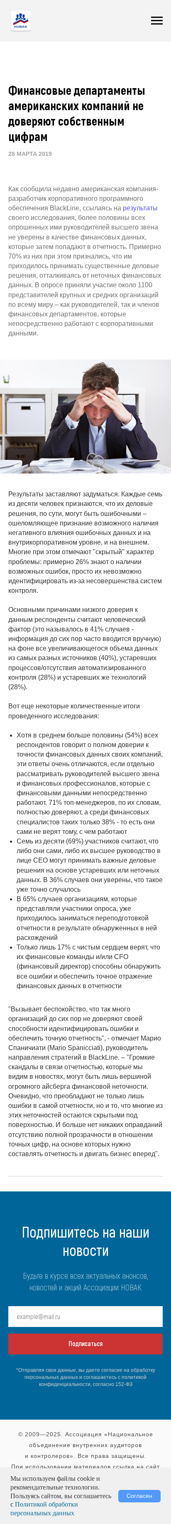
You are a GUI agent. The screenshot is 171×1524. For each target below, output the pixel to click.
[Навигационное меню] (157, 21)
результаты (140, 208)
